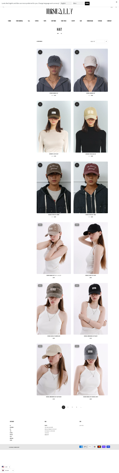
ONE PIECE (11, 434)
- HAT (80, 21)
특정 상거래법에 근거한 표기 (51, 429)
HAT (10, 429)
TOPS (10, 431)
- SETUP (73, 21)
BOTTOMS (11, 432)
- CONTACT (109, 21)
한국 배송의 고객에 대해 (50, 431)
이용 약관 (47, 432)
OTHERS (11, 440)
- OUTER (36, 21)
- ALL (28, 21)
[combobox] (102, 41)
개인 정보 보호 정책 (49, 427)
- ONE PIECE (63, 21)
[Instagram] (80, 428)
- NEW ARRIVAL (19, 21)
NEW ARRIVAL (12, 427)
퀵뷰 (54, 70)
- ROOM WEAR (89, 21)
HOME (58, 33)
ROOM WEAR (11, 438)
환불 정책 (47, 434)
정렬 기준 (93, 41)
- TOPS (44, 21)
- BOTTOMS (53, 21)
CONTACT (46, 425)
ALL (10, 425)
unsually (12, 447)
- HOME (9, 21)
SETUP (11, 436)
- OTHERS (99, 21)
